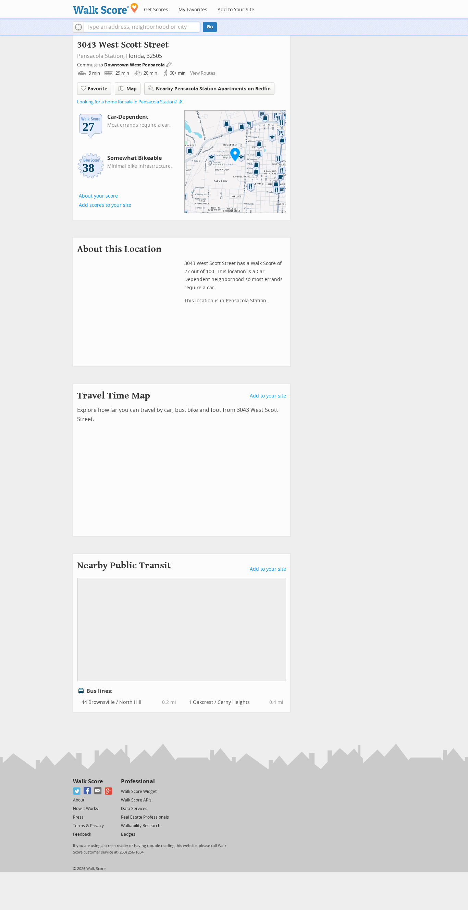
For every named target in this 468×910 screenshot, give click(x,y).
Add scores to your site (105, 205)
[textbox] (142, 27)
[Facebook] (87, 791)
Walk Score (88, 781)
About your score (98, 196)
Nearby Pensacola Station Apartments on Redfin (213, 89)
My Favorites (192, 10)
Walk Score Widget (139, 791)
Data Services (134, 808)
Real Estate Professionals (145, 817)
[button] (78, 27)
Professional (138, 781)
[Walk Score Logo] (105, 8)
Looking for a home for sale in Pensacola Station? (127, 101)
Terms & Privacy (88, 825)
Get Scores (156, 10)
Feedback (82, 834)
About (78, 800)
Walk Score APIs (136, 800)
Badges (128, 834)
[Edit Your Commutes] (169, 64)
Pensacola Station (100, 56)
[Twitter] (77, 791)
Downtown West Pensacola (135, 64)
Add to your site (268, 396)
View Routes (202, 73)
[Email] (98, 791)
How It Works (85, 808)
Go (210, 27)
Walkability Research (140, 825)
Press (78, 817)
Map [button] (131, 89)
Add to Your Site (236, 10)
